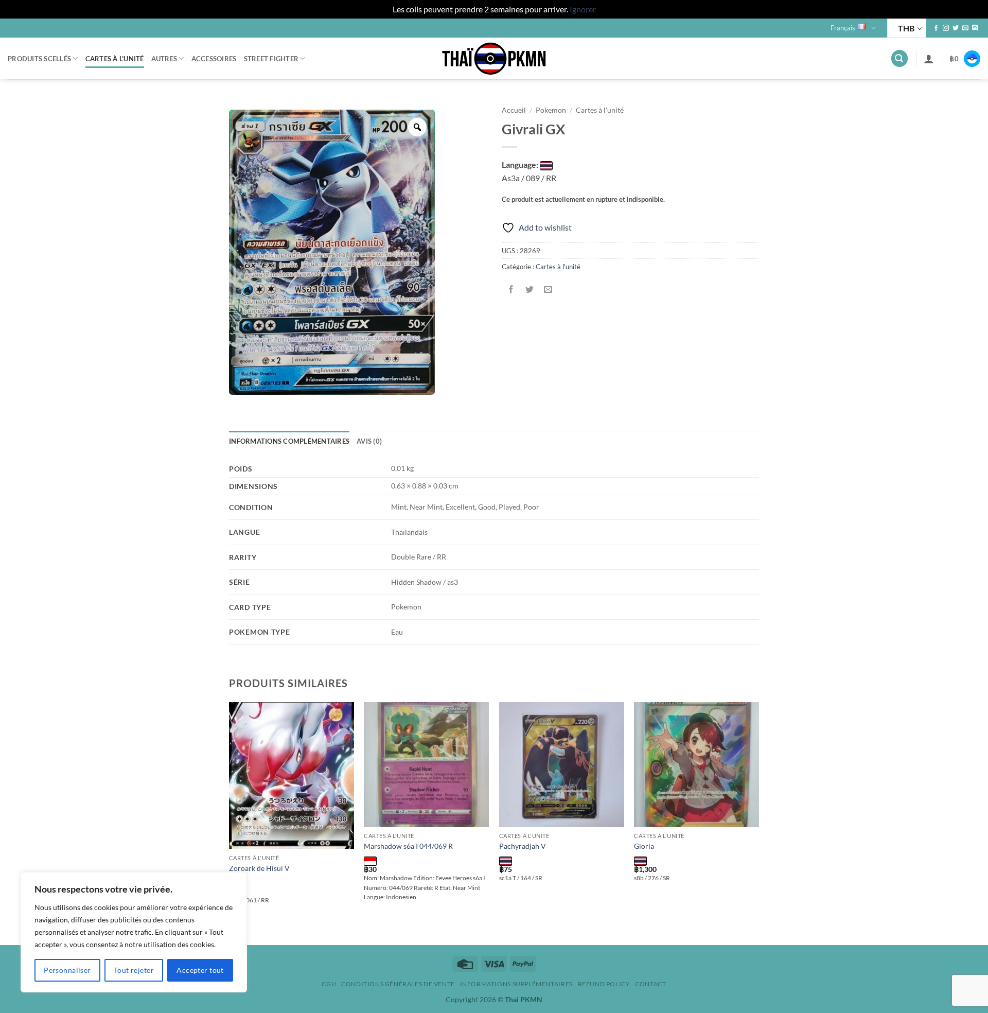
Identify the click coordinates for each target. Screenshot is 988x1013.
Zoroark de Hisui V (259, 868)
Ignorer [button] (583, 9)
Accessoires (214, 59)
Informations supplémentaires (516, 984)
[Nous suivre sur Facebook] (936, 28)
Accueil (514, 110)
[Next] (758, 822)
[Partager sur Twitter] (529, 290)
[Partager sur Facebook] (511, 290)
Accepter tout (200, 970)
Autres (164, 59)
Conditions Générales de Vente (398, 984)
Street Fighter (271, 59)
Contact (650, 984)
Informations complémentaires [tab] (289, 441)
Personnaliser (67, 970)
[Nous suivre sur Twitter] (955, 28)
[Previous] (229, 822)
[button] (899, 58)
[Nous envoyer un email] (965, 28)
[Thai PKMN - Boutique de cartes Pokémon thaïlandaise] (494, 58)
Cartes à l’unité (114, 59)
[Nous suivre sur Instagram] (946, 28)
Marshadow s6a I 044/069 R (408, 846)
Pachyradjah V (522, 846)
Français (843, 28)
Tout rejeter (134, 970)
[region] (134, 932)
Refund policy (604, 984)
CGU (329, 984)
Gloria (644, 846)
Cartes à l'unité (600, 110)
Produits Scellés (39, 59)
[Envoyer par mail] (548, 290)
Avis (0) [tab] (369, 441)
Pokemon (551, 110)
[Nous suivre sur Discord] (975, 28)
